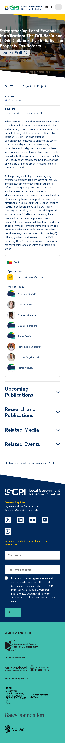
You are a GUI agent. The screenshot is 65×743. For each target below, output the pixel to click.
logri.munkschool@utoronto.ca (21, 506)
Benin (17, 262)
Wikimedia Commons (34, 463)
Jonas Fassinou (25, 336)
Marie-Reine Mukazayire (30, 347)
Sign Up (13, 612)
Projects (27, 86)
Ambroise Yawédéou (28, 294)
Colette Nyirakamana (28, 315)
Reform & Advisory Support (29, 277)
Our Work (11, 86)
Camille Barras (25, 305)
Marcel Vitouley (25, 368)
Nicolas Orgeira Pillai (28, 357)
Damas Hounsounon (28, 326)
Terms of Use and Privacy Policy (22, 510)
